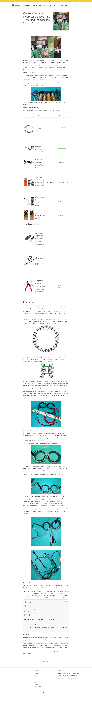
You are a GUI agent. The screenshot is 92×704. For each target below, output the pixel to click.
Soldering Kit (61, 201)
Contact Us (37, 679)
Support (36, 673)
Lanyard (60, 260)
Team (36, 682)
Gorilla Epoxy (61, 215)
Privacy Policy (38, 686)
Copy (66, 600)
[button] (34, 5)
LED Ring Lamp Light (62, 127)
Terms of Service (38, 688)
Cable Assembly (61, 239)
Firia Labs (43, 701)
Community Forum (39, 677)
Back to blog (47, 661)
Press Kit (37, 684)
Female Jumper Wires (63, 182)
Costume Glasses (62, 147)
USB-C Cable (61, 162)
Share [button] (26, 33)
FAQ (35, 675)
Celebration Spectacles (42, 308)
